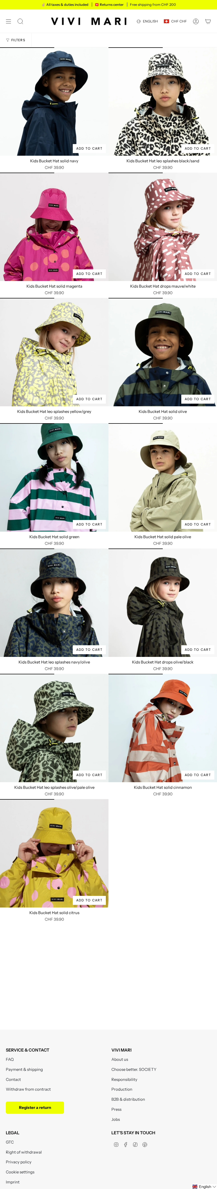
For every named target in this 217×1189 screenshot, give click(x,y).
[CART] (208, 21)
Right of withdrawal (24, 1152)
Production (121, 1089)
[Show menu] (8, 21)
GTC (10, 1142)
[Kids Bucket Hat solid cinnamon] (162, 728)
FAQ (10, 1059)
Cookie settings (20, 1171)
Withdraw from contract (28, 1089)
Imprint (13, 1182)
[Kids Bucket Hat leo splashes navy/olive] (54, 603)
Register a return (35, 1107)
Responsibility (124, 1079)
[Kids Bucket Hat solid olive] (162, 352)
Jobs (115, 1119)
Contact (13, 1079)
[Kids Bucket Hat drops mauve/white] (162, 227)
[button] (204, 1186)
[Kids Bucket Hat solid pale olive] (162, 477)
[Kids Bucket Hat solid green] (54, 477)
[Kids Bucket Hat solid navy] (54, 101)
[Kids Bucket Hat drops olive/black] (162, 603)
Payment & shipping (24, 1069)
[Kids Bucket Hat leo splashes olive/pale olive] (54, 728)
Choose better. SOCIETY (133, 1069)
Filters (18, 40)
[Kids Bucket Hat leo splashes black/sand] (162, 101)
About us (119, 1059)
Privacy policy (18, 1161)
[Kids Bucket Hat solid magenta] (54, 227)
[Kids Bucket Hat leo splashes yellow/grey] (54, 352)
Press (116, 1109)
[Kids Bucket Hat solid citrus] (54, 853)
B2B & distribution (128, 1099)
